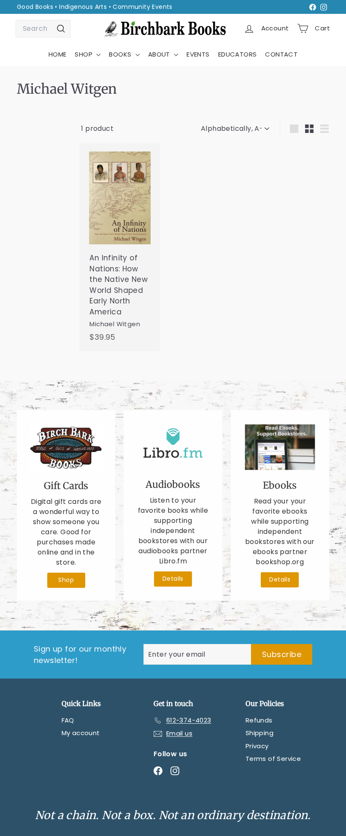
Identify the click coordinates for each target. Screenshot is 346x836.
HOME (58, 54)
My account (81, 732)
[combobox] (43, 29)
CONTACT (281, 54)
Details (173, 578)
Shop (66, 580)
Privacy (257, 745)
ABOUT (160, 54)
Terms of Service (273, 758)
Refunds (259, 720)
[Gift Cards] (66, 447)
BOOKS (121, 54)
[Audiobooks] (172, 447)
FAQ (68, 720)
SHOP (84, 54)
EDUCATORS (237, 54)
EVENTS (198, 54)
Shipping (259, 732)
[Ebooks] (279, 447)
